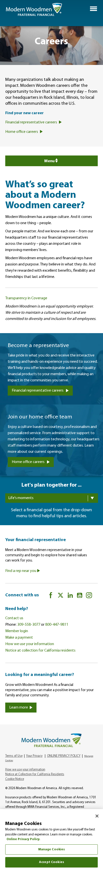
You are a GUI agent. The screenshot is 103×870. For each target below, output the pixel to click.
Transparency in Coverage (26, 298)
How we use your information (29, 644)
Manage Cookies (51, 849)
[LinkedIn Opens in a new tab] (70, 596)
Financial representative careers (38, 391)
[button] (93, 8)
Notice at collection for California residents (40, 651)
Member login (16, 631)
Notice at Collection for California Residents (34, 774)
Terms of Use (13, 756)
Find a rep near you (21, 571)
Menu (49, 161)
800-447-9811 (56, 625)
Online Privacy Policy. (23, 839)
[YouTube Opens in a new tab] (80, 596)
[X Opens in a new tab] (60, 596)
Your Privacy (34, 756)
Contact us (14, 618)
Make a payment (19, 638)
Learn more (18, 708)
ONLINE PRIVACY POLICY (63, 756)
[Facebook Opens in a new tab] (50, 596)
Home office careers (28, 462)
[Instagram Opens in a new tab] (89, 596)
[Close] (97, 816)
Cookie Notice (14, 779)
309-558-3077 (28, 625)
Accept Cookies (51, 862)
